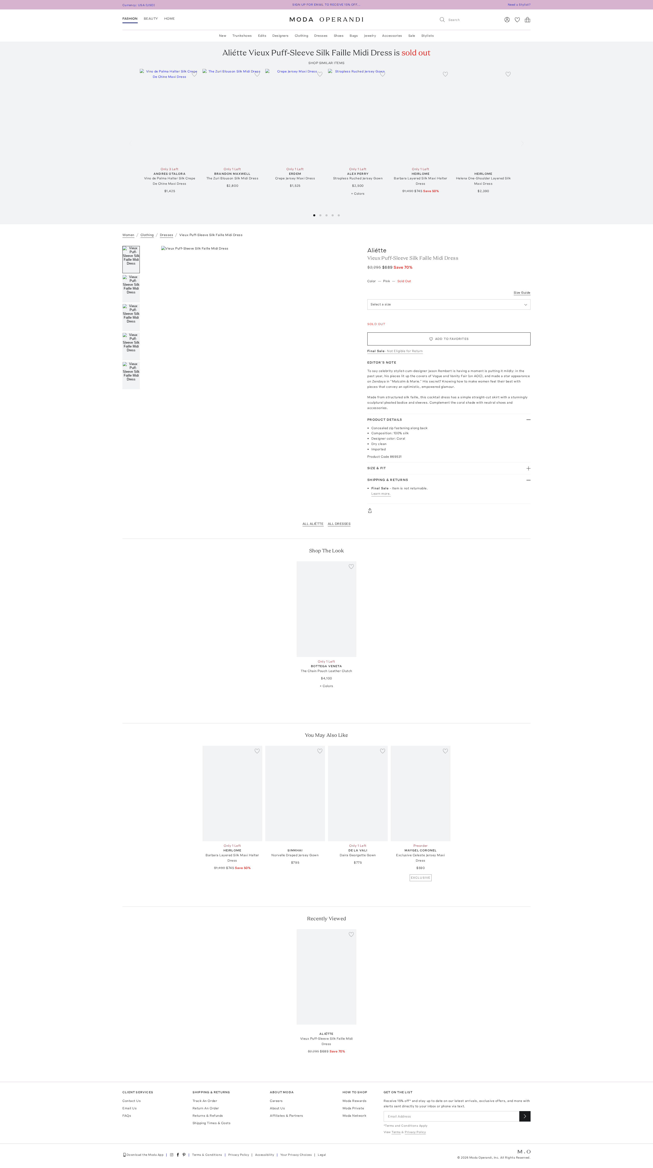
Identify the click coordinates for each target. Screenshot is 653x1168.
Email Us (129, 1108)
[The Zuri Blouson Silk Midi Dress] (232, 117)
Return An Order (206, 1108)
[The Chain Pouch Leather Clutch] (326, 609)
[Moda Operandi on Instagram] (172, 1155)
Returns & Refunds (208, 1115)
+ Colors (358, 193)
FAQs (126, 1115)
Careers (276, 1101)
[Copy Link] (449, 510)
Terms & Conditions (207, 1155)
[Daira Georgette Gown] (358, 793)
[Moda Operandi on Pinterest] (184, 1155)
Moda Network (354, 1115)
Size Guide (522, 292)
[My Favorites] (517, 20)
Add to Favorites (452, 339)
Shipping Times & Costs (212, 1123)
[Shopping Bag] (527, 20)
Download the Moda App (145, 1155)
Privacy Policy (238, 1155)
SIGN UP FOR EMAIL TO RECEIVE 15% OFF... (326, 4)
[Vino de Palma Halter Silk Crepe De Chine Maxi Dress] (169, 117)
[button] (314, 215)
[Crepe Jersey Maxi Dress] (295, 117)
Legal (322, 1155)
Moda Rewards (355, 1101)
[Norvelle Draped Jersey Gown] (295, 793)
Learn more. (381, 493)
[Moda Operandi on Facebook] (178, 1155)
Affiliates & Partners (286, 1115)
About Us (277, 1108)
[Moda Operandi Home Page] (326, 19)
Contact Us (131, 1101)
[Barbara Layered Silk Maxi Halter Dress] (420, 117)
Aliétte (376, 250)
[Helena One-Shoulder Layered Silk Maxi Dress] (483, 117)
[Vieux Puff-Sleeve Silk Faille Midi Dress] (326, 977)
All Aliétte (313, 524)
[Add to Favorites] (194, 74)
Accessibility (264, 1155)
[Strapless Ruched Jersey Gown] (358, 117)
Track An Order (205, 1101)
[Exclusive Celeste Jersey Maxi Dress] (420, 793)
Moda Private (353, 1108)
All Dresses (339, 524)
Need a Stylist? (519, 4)
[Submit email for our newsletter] (525, 1116)
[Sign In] (507, 20)
